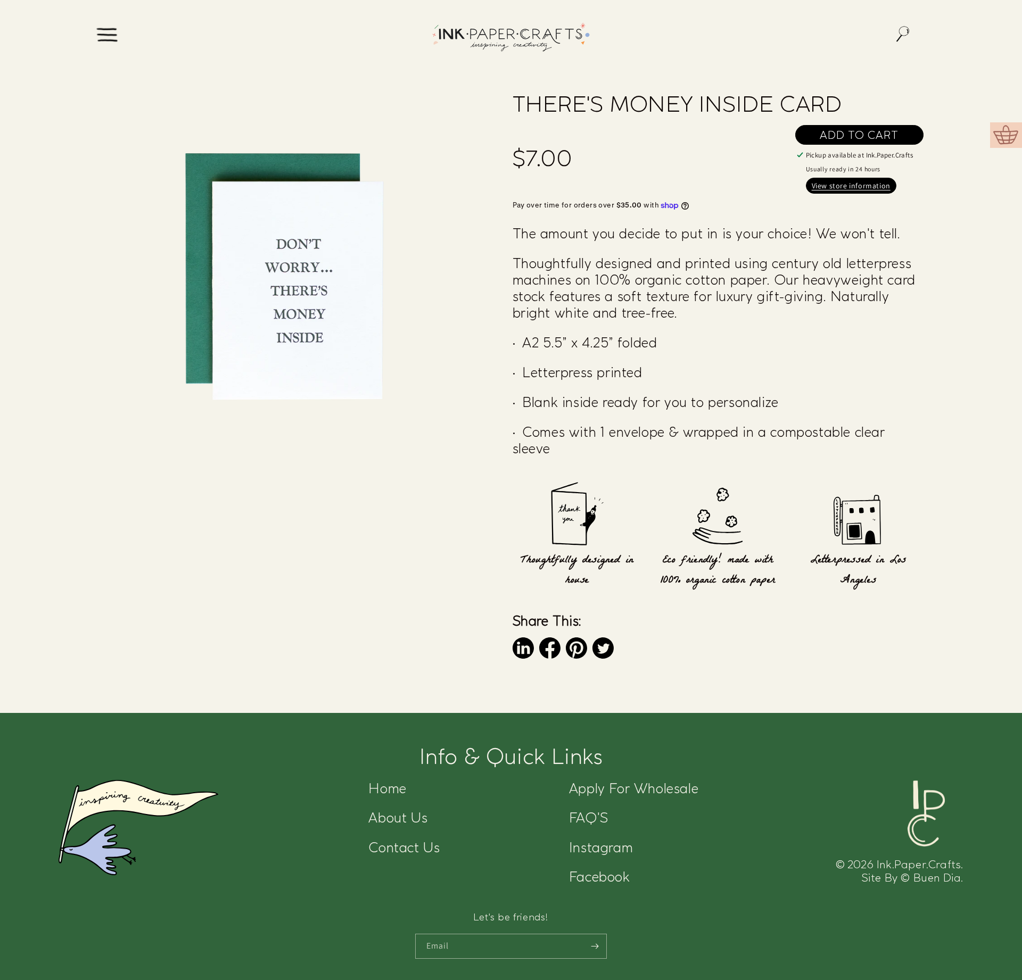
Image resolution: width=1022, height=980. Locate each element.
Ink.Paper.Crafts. (899, 864)
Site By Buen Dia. (912, 877)
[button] (108, 35)
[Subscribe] (594, 946)
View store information (851, 185)
